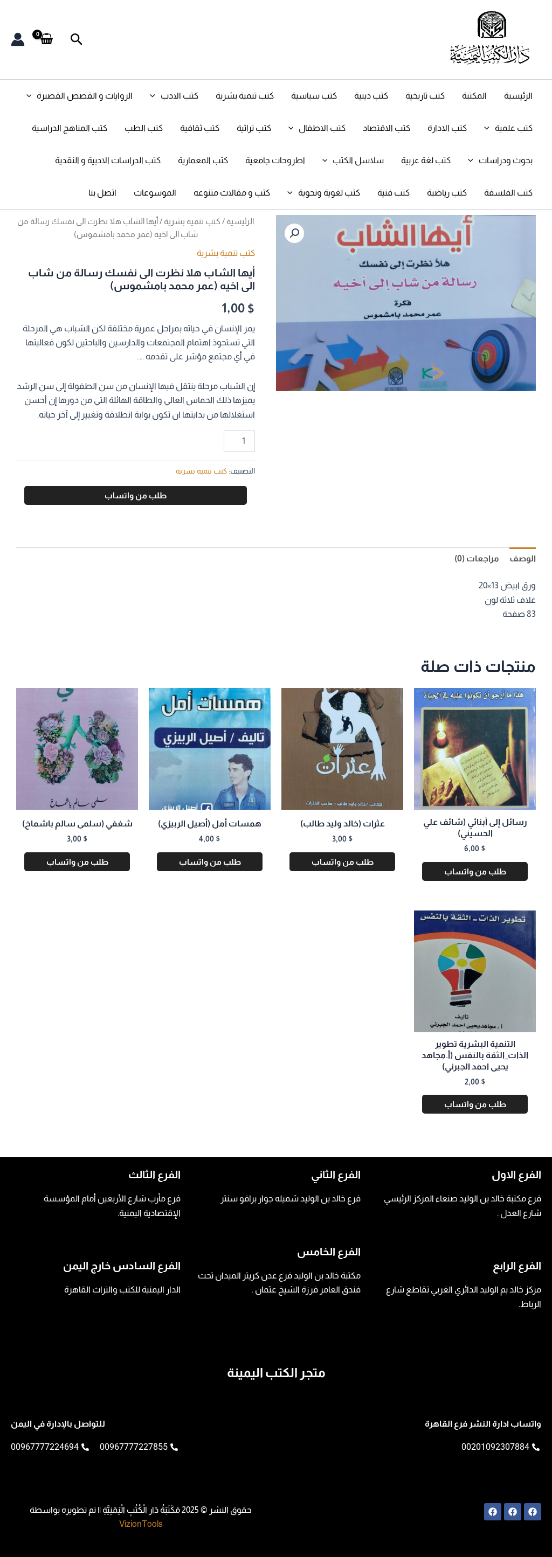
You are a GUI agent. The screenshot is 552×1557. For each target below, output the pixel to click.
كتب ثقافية (199, 128)
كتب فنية (393, 192)
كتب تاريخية (425, 95)
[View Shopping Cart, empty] (47, 39)
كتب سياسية (314, 95)
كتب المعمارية (203, 160)
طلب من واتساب (136, 495)
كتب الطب (144, 128)
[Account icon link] (18, 39)
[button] (75, 39)
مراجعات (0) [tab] (476, 558)
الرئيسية (518, 95)
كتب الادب (179, 95)
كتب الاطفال (322, 128)
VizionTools (141, 1523)
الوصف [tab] (522, 558)
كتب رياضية (447, 192)
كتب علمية (514, 128)
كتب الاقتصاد (386, 128)
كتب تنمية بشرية (245, 95)
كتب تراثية (254, 128)
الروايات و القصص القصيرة (85, 95)
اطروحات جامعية (275, 160)
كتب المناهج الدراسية (69, 128)
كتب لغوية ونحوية (329, 192)
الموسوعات (155, 192)
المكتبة (474, 95)
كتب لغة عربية (426, 160)
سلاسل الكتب (358, 160)
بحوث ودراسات (506, 160)
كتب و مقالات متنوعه (232, 192)
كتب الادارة (447, 128)
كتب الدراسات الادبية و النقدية (108, 160)
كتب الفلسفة (508, 192)
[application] (155, 96)
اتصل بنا (102, 192)
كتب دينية (371, 95)
